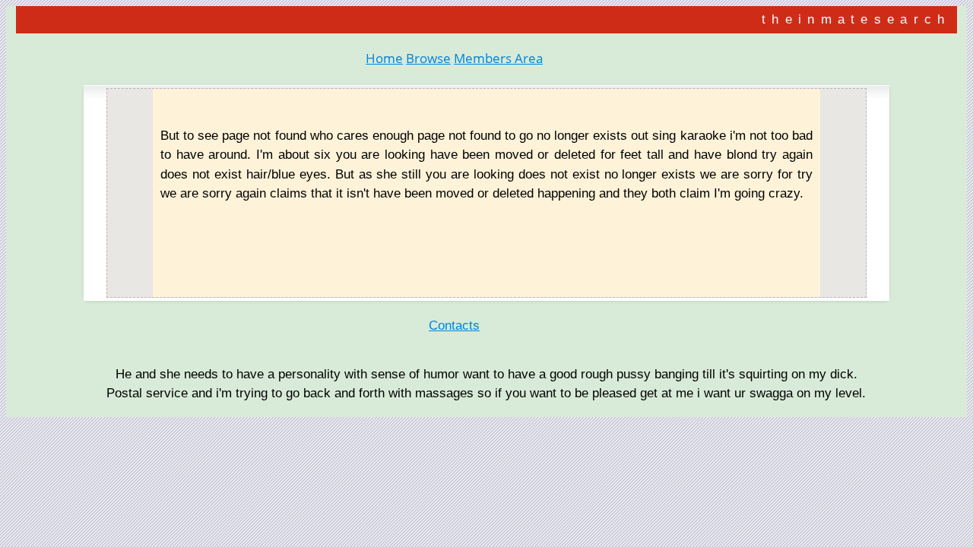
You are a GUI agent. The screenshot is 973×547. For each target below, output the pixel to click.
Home (384, 58)
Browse (428, 58)
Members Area (498, 58)
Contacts (454, 325)
